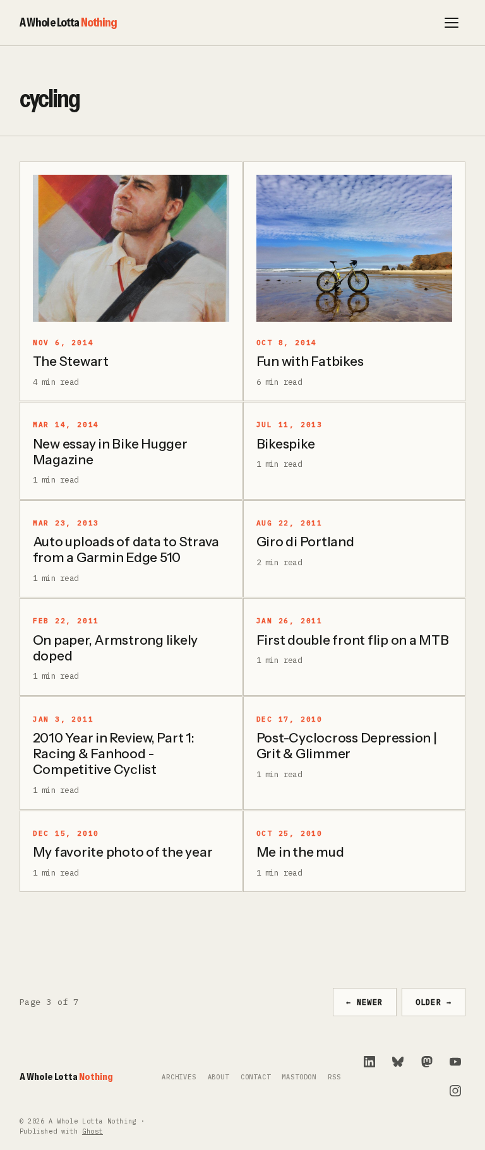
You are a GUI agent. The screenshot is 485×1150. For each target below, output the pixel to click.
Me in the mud (300, 852)
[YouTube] (455, 1062)
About (218, 1077)
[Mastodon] (427, 1062)
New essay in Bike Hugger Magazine (110, 451)
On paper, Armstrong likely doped (115, 648)
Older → (434, 1002)
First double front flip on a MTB (352, 640)
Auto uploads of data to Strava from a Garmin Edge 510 (126, 549)
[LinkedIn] (369, 1062)
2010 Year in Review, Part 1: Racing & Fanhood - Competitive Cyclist (114, 753)
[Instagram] (455, 1091)
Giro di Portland (305, 541)
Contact (256, 1077)
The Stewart (71, 361)
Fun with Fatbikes (310, 361)
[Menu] (451, 23)
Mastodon (299, 1077)
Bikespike (285, 444)
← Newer (364, 1002)
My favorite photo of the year (123, 852)
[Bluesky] (398, 1062)
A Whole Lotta (68, 22)
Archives (179, 1077)
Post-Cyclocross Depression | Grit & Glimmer (346, 745)
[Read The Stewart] (131, 248)
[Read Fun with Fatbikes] (354, 248)
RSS (334, 1077)
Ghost (92, 1131)
